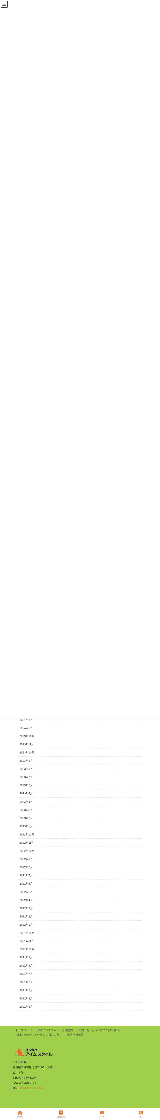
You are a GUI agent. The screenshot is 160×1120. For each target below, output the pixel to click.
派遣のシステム (46, 1030)
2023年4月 (26, 801)
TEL (141, 1117)
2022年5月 (26, 892)
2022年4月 (26, 900)
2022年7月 (26, 875)
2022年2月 (26, 916)
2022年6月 (26, 883)
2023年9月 (26, 760)
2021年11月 (27, 941)
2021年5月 (26, 990)
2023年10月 (27, 752)
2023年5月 (26, 793)
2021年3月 (26, 1006)
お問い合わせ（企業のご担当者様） (100, 1030)
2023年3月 (26, 810)
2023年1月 (26, 826)
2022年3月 (26, 908)
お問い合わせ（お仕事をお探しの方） (38, 1034)
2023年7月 (26, 777)
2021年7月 (26, 973)
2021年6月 (26, 982)
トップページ (23, 1030)
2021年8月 (26, 965)
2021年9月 (26, 957)
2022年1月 (26, 924)
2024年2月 (26, 719)
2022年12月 (27, 834)
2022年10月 (27, 850)
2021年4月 (26, 998)
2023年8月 (26, 768)
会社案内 (67, 1030)
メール (102, 1117)
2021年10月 (27, 949)
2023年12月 (27, 736)
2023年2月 (26, 818)
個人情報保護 (75, 1034)
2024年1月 (26, 728)
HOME (20, 1117)
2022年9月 (26, 859)
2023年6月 (26, 785)
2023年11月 (27, 744)
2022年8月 (26, 867)
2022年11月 (27, 842)
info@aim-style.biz (31, 1087)
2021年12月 (27, 932)
